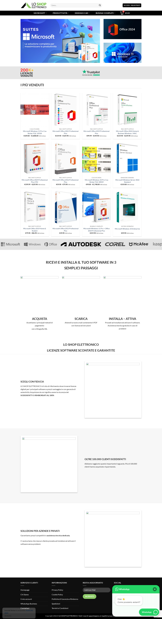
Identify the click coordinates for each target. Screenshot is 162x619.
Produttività (60, 13)
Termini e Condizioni (60, 608)
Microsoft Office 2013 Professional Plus (66, 229)
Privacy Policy (57, 590)
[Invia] (100, 5)
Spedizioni (56, 604)
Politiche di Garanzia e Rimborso (65, 599)
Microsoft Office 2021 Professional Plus (66, 132)
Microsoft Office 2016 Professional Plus (66, 181)
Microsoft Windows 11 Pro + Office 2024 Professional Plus (96, 229)
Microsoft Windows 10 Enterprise (127, 229)
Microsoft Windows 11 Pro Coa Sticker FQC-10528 (34, 132)
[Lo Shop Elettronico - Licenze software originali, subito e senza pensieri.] (34, 5)
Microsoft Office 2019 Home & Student (34, 229)
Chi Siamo (25, 594)
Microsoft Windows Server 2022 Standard (127, 181)
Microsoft (39, 13)
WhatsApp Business (29, 604)
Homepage (25, 590)
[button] (132, 5)
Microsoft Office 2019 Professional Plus (96, 132)
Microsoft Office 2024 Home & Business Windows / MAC (127, 132)
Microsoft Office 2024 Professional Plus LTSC (35, 181)
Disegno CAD (81, 13)
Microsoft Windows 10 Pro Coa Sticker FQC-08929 (96, 181)
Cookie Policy (57, 594)
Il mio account (26, 599)
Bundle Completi (105, 13)
